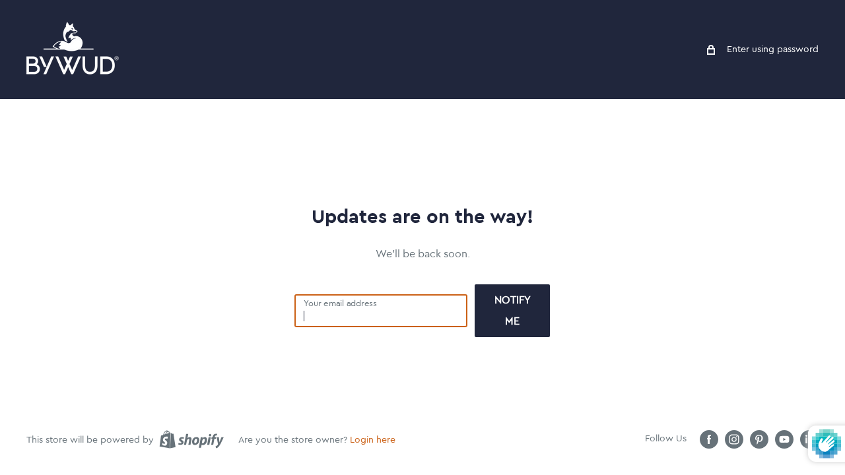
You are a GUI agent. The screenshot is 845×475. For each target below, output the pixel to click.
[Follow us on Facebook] (709, 439)
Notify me (512, 311)
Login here (372, 440)
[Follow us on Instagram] (734, 439)
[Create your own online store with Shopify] (191, 439)
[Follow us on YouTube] (784, 439)
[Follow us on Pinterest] (759, 439)
